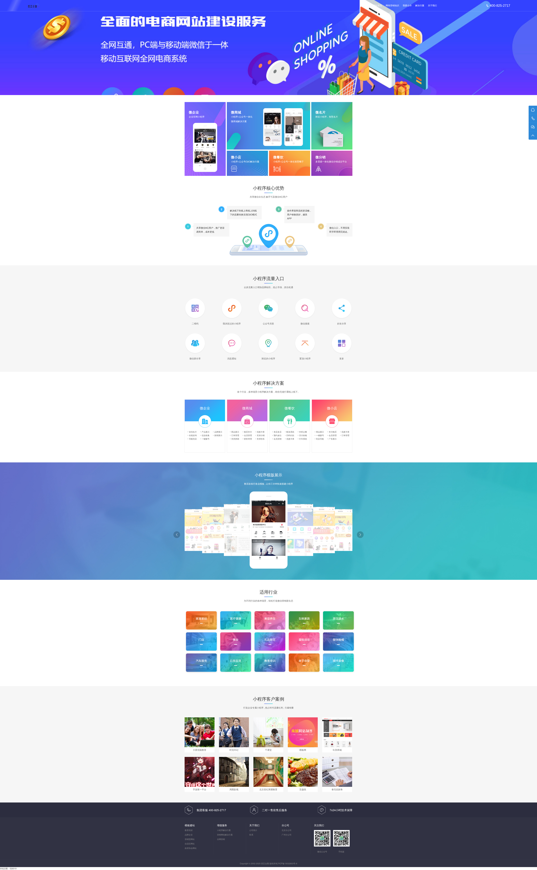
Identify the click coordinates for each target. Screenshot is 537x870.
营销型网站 (190, 839)
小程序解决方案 (224, 830)
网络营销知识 (392, 5)
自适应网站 (190, 843)
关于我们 (432, 5)
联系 (251, 834)
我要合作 (407, 5)
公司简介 (253, 830)
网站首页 (377, 5)
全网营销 (221, 839)
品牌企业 (189, 834)
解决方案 (419, 5)
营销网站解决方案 (225, 834)
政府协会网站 (190, 848)
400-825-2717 (500, 5)
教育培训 (189, 830)
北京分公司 (286, 830)
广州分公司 (286, 834)
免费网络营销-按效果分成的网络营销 (39, 5)
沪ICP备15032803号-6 (287, 863)
